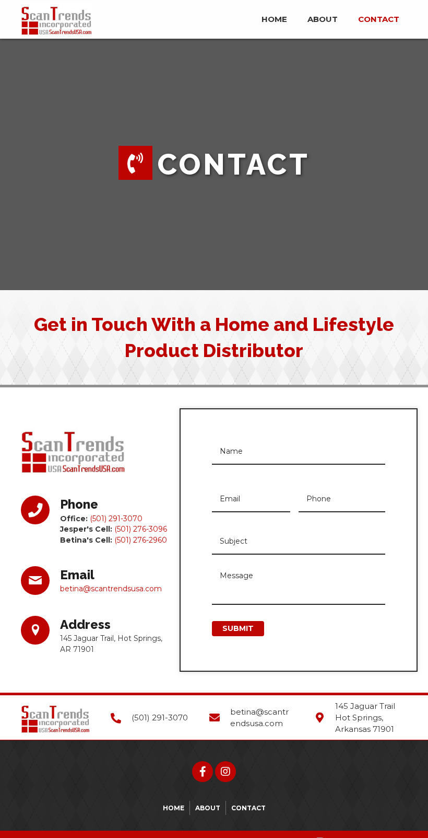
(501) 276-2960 (140, 540)
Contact (248, 808)
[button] (202, 771)
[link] (274, 18)
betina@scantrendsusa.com (111, 588)
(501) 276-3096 (140, 529)
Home (173, 808)
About (207, 808)
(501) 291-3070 (116, 518)
